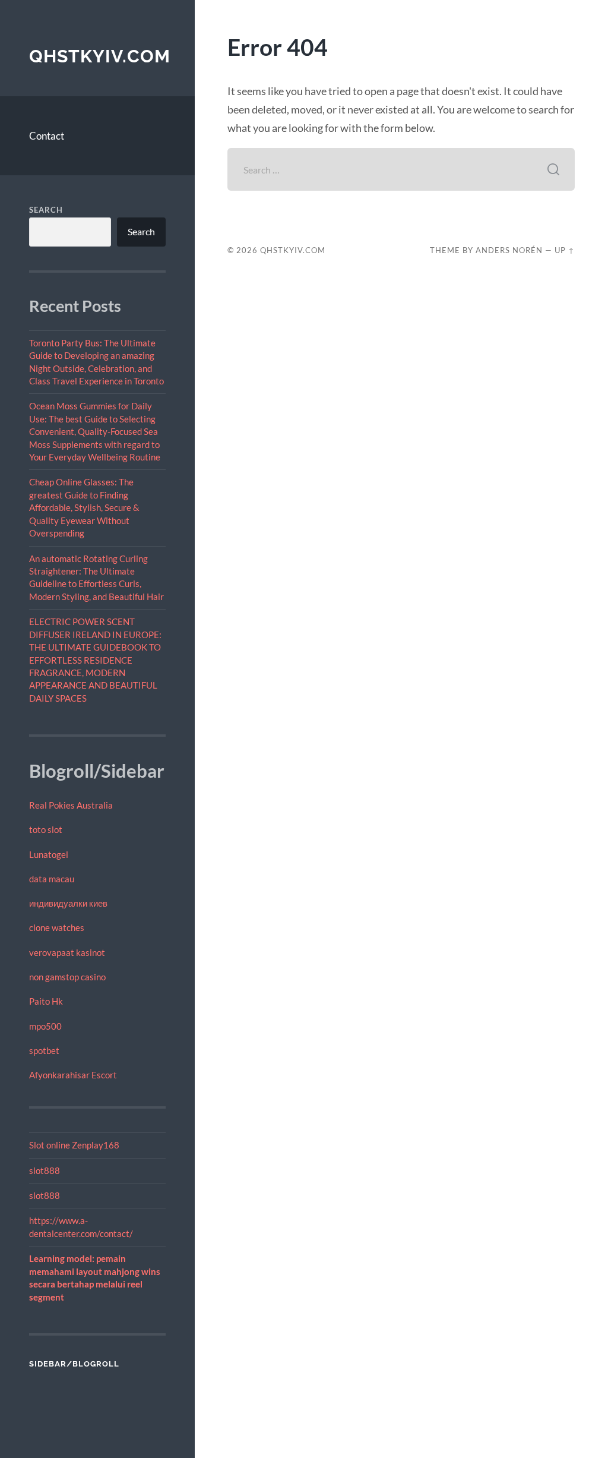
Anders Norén (509, 250)
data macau (51, 878)
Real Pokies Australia (71, 805)
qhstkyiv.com (99, 56)
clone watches (56, 927)
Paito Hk (46, 1001)
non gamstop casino (67, 976)
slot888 (44, 1170)
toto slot (45, 829)
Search (46, 209)
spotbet (44, 1050)
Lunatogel (48, 854)
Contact (46, 136)
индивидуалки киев (68, 903)
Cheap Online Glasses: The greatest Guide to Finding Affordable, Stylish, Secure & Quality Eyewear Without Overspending (84, 507)
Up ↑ (565, 250)
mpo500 (45, 1026)
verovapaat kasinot (67, 952)
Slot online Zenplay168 (74, 1145)
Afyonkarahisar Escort (73, 1074)
